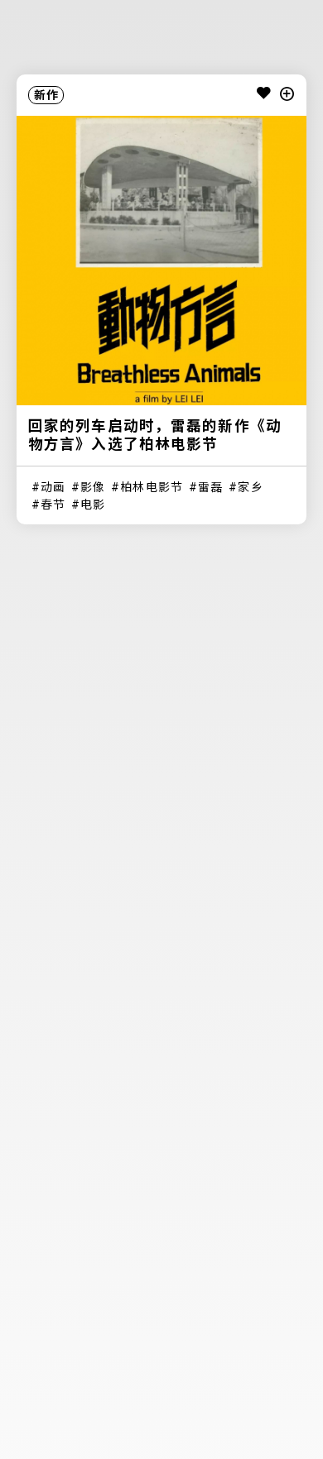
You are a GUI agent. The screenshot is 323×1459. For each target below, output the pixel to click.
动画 (53, 487)
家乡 (250, 487)
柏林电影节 (151, 487)
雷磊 (210, 487)
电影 (92, 504)
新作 (46, 95)
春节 (53, 504)
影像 (92, 487)
